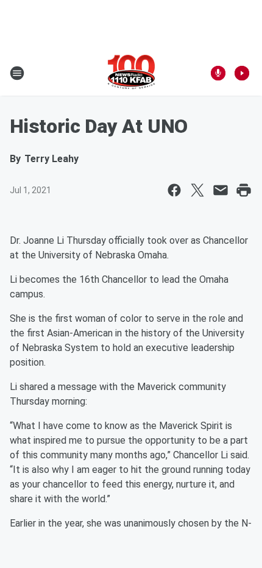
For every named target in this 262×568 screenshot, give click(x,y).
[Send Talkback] (218, 73)
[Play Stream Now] (242, 73)
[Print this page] (243, 190)
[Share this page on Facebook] (174, 190)
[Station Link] (131, 73)
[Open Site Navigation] (17, 73)
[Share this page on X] (197, 190)
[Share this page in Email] (220, 190)
